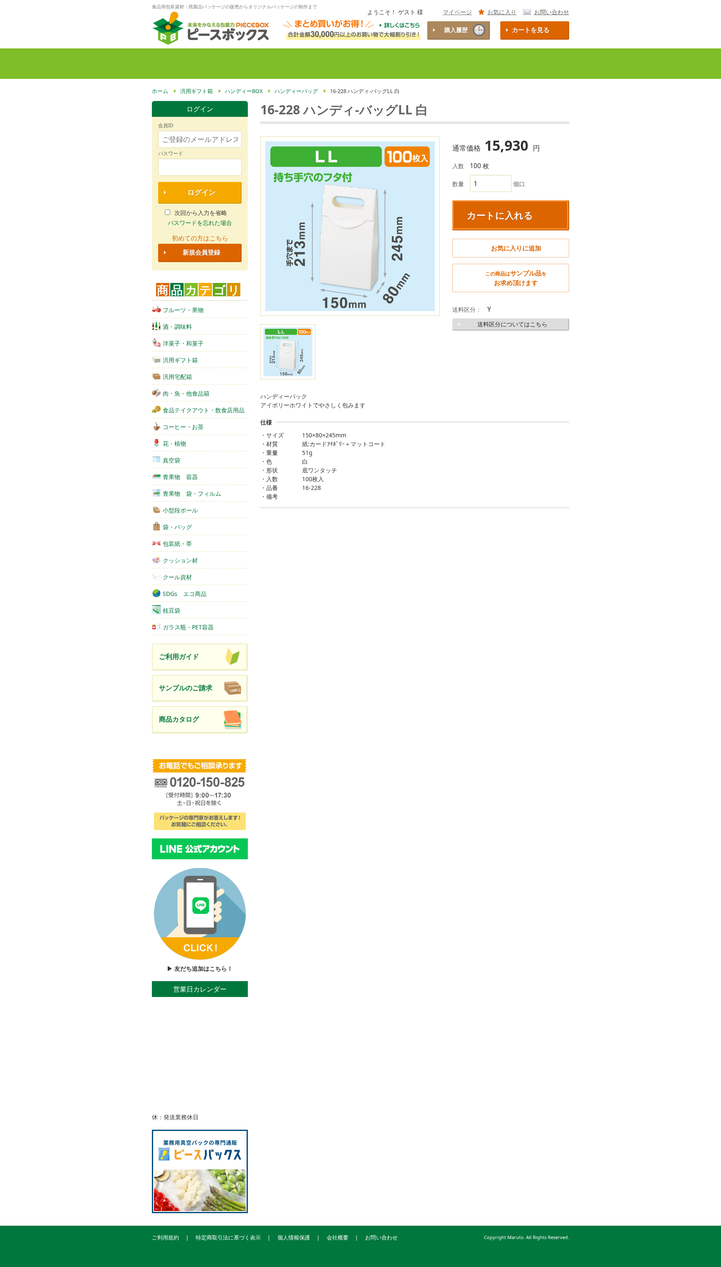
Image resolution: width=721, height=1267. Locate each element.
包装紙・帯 (177, 544)
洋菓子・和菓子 (183, 343)
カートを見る (531, 29)
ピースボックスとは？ (220, 63)
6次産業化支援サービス (455, 63)
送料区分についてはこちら (512, 324)
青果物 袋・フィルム (192, 493)
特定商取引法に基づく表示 (228, 1237)
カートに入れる (500, 215)
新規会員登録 (201, 252)
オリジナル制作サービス (373, 63)
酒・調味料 (177, 327)
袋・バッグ (177, 527)
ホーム (166, 63)
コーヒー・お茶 (183, 427)
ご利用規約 (165, 1237)
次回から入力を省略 (200, 213)
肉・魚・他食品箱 (186, 393)
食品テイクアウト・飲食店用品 (204, 410)
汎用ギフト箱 (180, 360)
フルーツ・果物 (183, 310)
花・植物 (174, 443)
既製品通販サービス (295, 63)
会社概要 (337, 1237)
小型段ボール (180, 510)
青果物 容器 (180, 477)
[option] (350, 226)
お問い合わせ (551, 12)
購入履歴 (456, 30)
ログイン (201, 192)
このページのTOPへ (700, 1249)
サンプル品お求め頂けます (516, 278)
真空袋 (171, 460)
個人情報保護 (293, 1237)
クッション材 (180, 560)
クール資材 (177, 577)
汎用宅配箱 (177, 377)
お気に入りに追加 (516, 248)
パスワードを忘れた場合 (200, 223)
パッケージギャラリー (532, 63)
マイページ (457, 12)
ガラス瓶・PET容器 (188, 627)
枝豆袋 (171, 610)
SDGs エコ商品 (185, 594)
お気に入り (502, 12)
